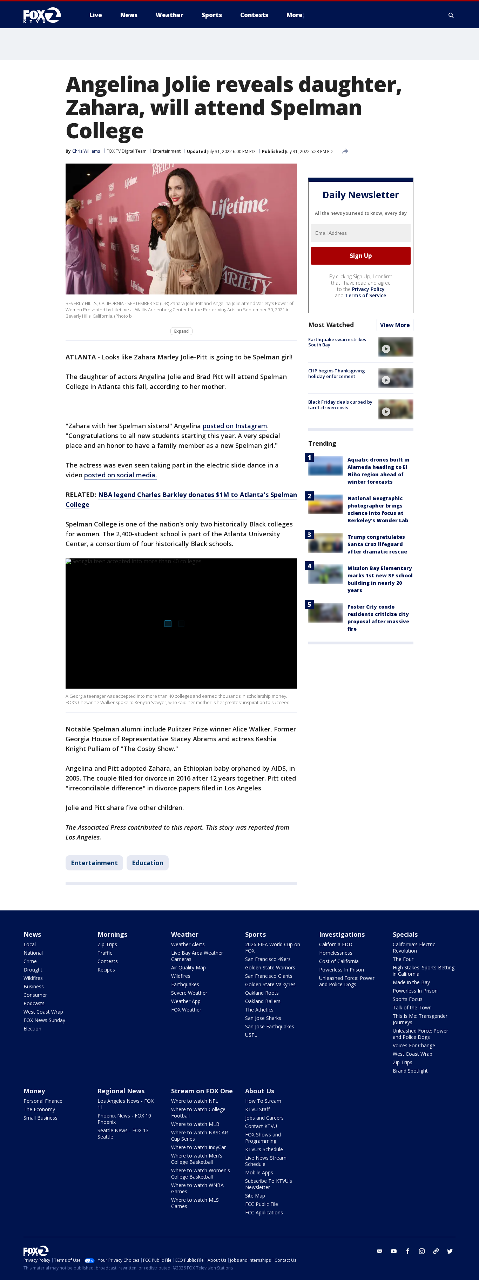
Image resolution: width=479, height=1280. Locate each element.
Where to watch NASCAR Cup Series (199, 1135)
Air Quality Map (188, 967)
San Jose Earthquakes (269, 1026)
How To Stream (263, 1100)
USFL (251, 1035)
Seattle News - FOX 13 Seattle (123, 1133)
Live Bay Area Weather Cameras (197, 955)
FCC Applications (264, 1212)
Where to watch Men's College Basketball (196, 1158)
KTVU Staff (257, 1109)
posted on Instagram (235, 426)
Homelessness (335, 952)
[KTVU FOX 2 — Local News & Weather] (46, 15)
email (379, 1251)
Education (147, 862)
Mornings (112, 934)
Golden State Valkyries (270, 984)
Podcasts (34, 1003)
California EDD (335, 944)
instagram (421, 1251)
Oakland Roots (262, 992)
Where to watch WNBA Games (197, 1188)
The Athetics (259, 1009)
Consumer (35, 994)
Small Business (40, 1117)
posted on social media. (120, 475)
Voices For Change (414, 1045)
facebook (407, 1251)
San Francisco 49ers (268, 959)
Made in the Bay (411, 982)
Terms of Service (365, 295)
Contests (107, 961)
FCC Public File (261, 1204)
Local (29, 944)
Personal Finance (42, 1100)
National (33, 952)
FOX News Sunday (44, 1020)
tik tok (435, 1251)
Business (33, 986)
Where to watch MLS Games (195, 1202)
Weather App (186, 1001)
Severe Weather (189, 992)
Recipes (106, 969)
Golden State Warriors (270, 967)
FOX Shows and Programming (263, 1137)
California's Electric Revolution (414, 947)
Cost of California (339, 961)
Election (32, 1028)
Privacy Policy (368, 289)
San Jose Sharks (263, 1018)
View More (395, 325)
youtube (393, 1251)
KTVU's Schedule (264, 1149)
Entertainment (167, 151)
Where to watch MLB (195, 1124)
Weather (184, 934)
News (32, 934)
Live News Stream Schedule (265, 1160)
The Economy (39, 1109)
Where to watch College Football (198, 1112)
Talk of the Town (412, 1007)
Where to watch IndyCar (198, 1147)
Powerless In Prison (341, 969)
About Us (259, 1091)
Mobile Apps (259, 1172)
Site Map (255, 1195)
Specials (405, 934)
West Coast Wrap (43, 1011)
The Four (403, 959)
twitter (450, 1251)
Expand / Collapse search (451, 15)
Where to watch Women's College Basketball (200, 1173)
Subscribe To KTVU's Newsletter (268, 1184)
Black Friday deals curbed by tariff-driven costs (340, 405)
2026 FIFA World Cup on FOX (272, 947)
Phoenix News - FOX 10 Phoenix (124, 1118)
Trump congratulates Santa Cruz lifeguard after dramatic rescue (377, 544)
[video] (395, 347)
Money (34, 1091)
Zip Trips (107, 944)
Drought (32, 969)
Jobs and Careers (264, 1117)
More (294, 15)
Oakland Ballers (263, 1001)
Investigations (342, 934)
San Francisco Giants (268, 976)
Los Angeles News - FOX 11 (125, 1103)
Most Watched (331, 324)
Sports (255, 934)
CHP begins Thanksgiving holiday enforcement (336, 373)
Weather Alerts (188, 944)
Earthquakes (185, 984)
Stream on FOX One (202, 1091)
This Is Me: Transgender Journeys (420, 1019)
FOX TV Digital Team (127, 151)
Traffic (104, 952)
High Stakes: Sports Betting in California (423, 970)
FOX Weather (186, 1009)
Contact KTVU (261, 1126)
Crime (30, 961)
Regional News (120, 1091)
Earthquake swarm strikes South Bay (337, 342)
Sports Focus (408, 999)
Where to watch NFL (194, 1100)
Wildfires (33, 978)
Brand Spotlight (410, 1070)
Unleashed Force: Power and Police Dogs (347, 981)
